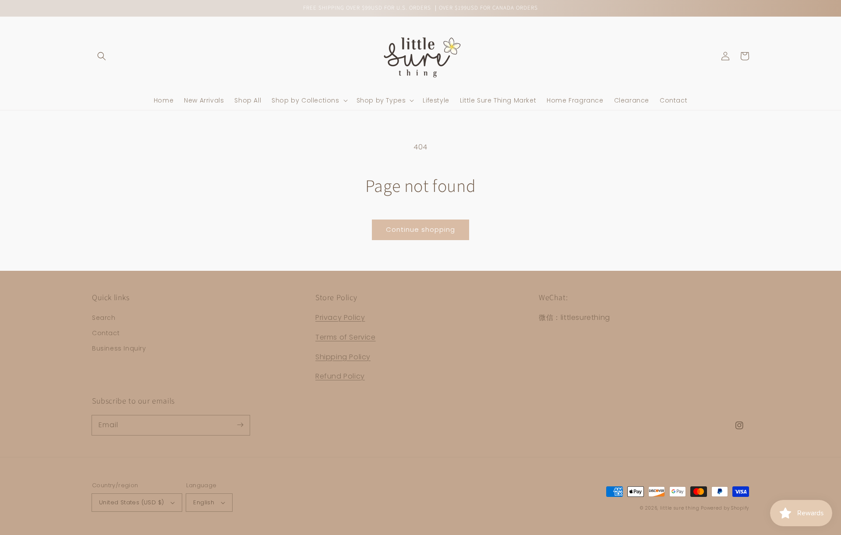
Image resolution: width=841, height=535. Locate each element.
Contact (106, 333)
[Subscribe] (240, 425)
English (203, 502)
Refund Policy (340, 376)
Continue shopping (420, 229)
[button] (101, 56)
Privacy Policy (340, 317)
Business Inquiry (119, 348)
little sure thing (680, 508)
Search (104, 317)
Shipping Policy (343, 357)
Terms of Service (345, 337)
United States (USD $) (131, 502)
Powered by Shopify (725, 508)
